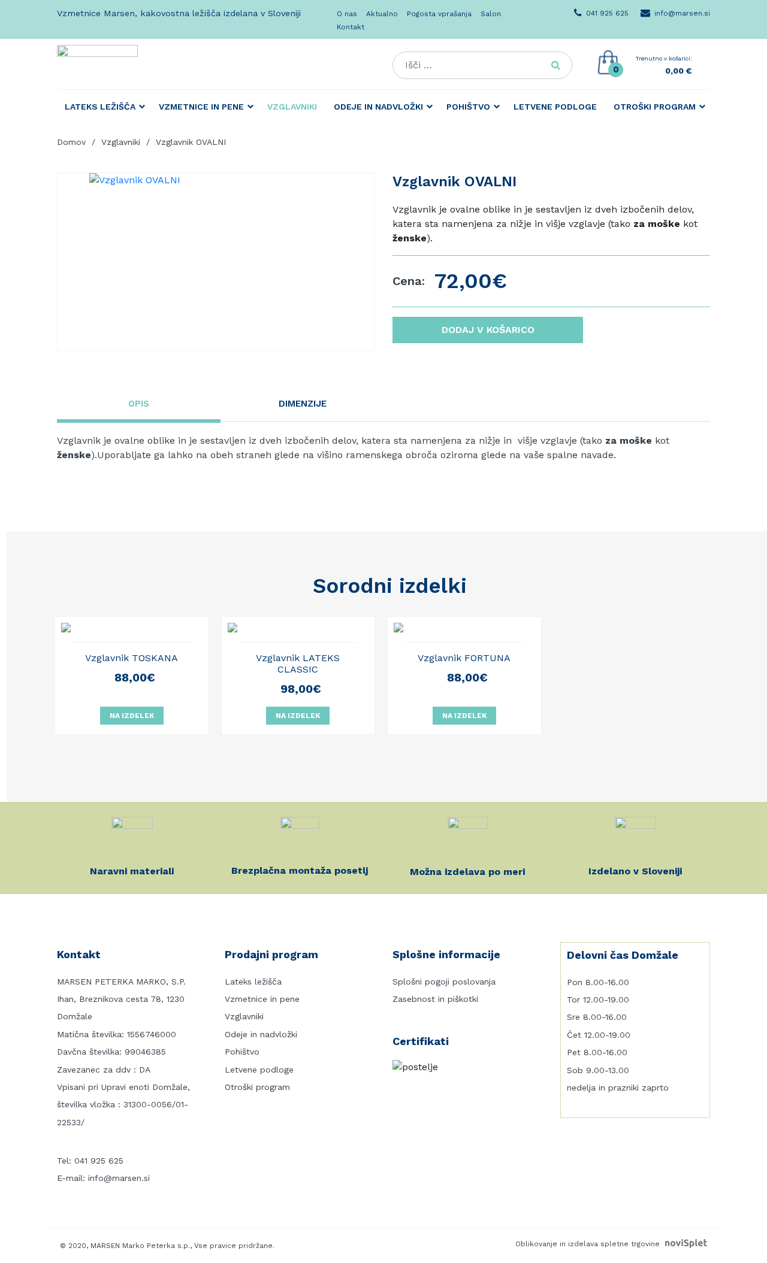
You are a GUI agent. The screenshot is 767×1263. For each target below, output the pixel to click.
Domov (71, 142)
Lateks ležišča (100, 106)
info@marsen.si (119, 1178)
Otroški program (655, 106)
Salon (491, 14)
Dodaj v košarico (488, 329)
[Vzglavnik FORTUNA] (464, 627)
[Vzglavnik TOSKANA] (132, 627)
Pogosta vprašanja (439, 14)
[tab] (139, 406)
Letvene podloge (555, 106)
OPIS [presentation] (138, 403)
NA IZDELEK (132, 715)
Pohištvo (468, 106)
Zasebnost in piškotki (435, 999)
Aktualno (382, 14)
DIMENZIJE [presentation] (303, 403)
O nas (347, 14)
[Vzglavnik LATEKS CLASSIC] (298, 627)
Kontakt (350, 27)
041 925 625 (98, 1160)
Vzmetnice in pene (201, 106)
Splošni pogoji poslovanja (444, 981)
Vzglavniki (292, 106)
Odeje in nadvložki (378, 106)
